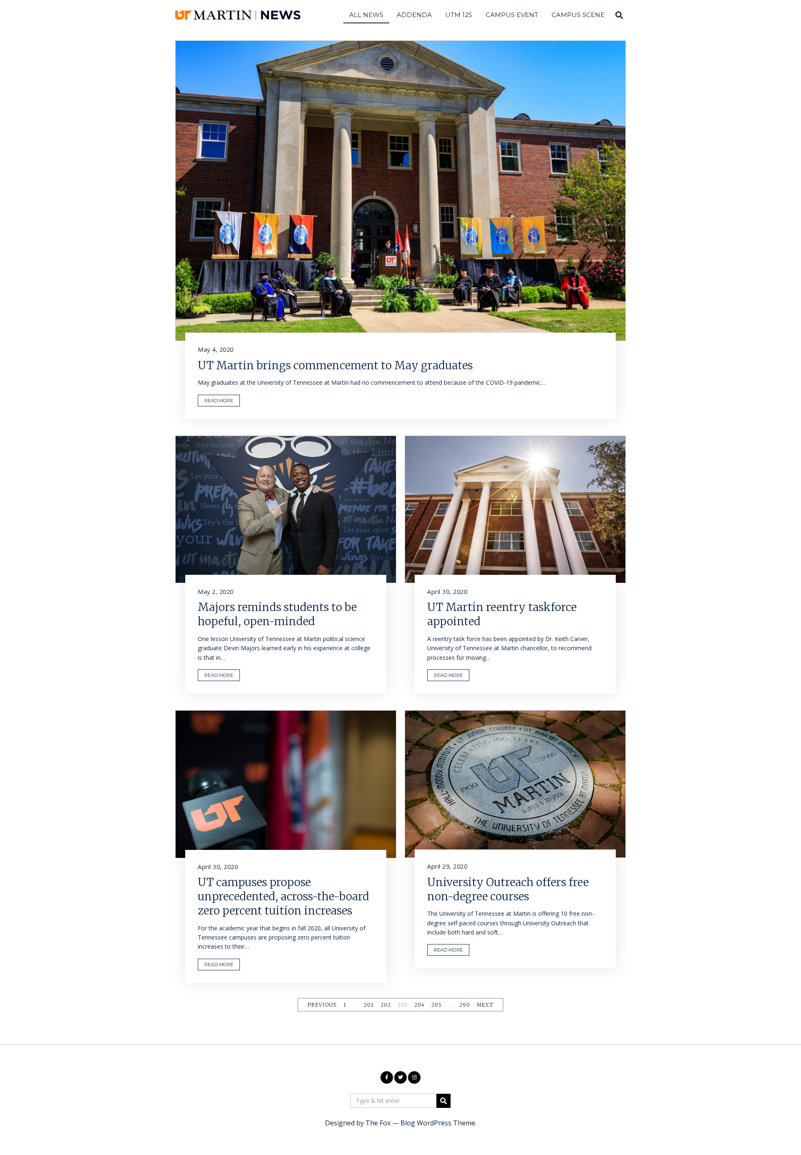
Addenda (414, 15)
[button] (443, 1101)
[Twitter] (400, 1077)
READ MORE (218, 400)
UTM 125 (458, 15)
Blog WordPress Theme (437, 1122)
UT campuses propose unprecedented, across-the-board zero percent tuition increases (283, 896)
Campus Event (512, 15)
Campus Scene (578, 15)
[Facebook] (386, 1077)
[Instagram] (414, 1077)
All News (366, 15)
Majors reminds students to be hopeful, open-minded (277, 614)
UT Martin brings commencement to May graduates (335, 365)
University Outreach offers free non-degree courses (508, 889)
